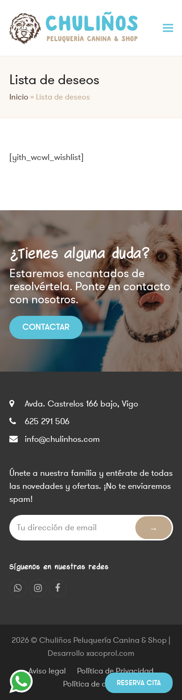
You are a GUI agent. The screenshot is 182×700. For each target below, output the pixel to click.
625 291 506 (47, 421)
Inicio (18, 97)
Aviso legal (47, 671)
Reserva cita (139, 682)
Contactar (46, 327)
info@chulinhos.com (62, 439)
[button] (168, 28)
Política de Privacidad (115, 671)
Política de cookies (96, 684)
